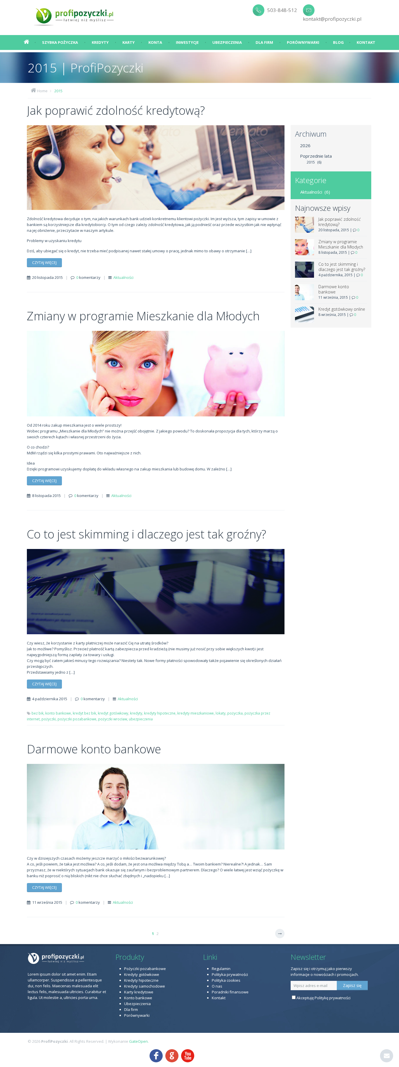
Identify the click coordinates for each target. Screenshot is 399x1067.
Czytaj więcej (44, 262)
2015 (58, 90)
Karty (128, 42)
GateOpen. (139, 1041)
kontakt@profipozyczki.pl (332, 18)
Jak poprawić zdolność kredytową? (116, 110)
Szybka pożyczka (60, 42)
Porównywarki (303, 42)
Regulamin (221, 968)
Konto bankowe (138, 997)
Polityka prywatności (230, 974)
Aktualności (123, 277)
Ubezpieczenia (227, 42)
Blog (338, 42)
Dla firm (264, 42)
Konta (155, 42)
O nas (217, 986)
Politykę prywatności (333, 997)
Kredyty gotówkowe (141, 974)
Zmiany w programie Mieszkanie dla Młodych (143, 316)
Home (42, 90)
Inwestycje (187, 42)
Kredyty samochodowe (144, 986)
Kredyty (100, 42)
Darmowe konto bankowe (94, 749)
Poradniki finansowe (230, 992)
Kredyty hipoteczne (141, 980)
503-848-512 (282, 10)
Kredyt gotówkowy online (341, 309)
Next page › (279, 933)
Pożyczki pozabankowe (145, 968)
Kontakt (366, 42)
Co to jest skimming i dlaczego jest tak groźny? (146, 534)
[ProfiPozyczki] (74, 14)
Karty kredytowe (138, 992)
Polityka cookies (226, 980)
